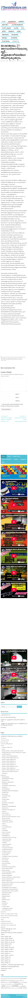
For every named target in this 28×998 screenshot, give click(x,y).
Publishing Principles (6, 921)
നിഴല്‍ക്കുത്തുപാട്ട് (6, 835)
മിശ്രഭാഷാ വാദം (5, 894)
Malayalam (3, 775)
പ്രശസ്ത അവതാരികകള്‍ (7, 847)
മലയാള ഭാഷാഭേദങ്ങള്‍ (7, 875)
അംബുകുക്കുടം (11, 358)
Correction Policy (5, 740)
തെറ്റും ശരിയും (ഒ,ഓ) (6, 944)
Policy (2, 919)
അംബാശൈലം (14, 357)
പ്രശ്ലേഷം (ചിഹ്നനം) (6, 851)
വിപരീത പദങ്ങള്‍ (5, 906)
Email (17, 397)
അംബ (3, 357)
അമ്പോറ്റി (20, 359)
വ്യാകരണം (5, 34)
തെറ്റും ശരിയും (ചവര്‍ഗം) (7, 949)
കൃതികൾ (21, 21)
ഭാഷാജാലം (14, 37)
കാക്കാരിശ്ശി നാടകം (5, 930)
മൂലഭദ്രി (4, 901)
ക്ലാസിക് (4, 24)
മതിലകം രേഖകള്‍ (6, 870)
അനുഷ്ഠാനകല (3, 984)
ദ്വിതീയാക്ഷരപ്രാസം (7, 820)
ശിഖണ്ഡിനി (3, 360)
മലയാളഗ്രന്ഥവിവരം (6, 885)
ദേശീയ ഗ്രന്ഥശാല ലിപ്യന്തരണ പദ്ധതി (11, 816)
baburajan (16, 978)
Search (9, 456)
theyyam (15, 982)
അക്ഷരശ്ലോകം (5, 777)
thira (20, 982)
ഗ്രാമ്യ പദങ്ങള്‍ (5, 799)
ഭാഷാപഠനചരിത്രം (6, 863)
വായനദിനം (4, 904)
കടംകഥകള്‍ (14, 34)
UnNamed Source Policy (7, 923)
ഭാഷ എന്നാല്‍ (5, 859)
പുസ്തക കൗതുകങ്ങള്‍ (6, 844)
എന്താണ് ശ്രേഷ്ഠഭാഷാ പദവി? (8, 928)
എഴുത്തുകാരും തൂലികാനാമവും (9, 785)
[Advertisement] (14, 77)
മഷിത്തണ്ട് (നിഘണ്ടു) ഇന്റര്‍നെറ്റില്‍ (10, 966)
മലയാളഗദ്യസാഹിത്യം (7, 884)
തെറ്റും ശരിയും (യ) (5, 957)
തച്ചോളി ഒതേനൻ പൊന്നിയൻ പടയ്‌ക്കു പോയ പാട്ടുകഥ (14, 752)
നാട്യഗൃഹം (4, 825)
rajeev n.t (22, 980)
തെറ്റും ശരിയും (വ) (5, 962)
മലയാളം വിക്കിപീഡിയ (7, 880)
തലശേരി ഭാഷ (5, 808)
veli (21, 982)
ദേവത (20, 986)
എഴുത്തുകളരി (5, 783)
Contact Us (15, 41)
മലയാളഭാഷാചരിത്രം (7, 892)
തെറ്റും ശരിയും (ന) (5, 953)
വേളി (9, 988)
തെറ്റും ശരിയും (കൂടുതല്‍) (7, 947)
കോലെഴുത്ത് (5, 794)
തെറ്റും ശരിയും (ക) (5, 945)
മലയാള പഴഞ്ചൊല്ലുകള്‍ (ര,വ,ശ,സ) (10, 769)
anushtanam (12, 978)
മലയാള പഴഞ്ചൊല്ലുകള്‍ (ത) (9, 762)
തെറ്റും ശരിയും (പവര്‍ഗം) (7, 955)
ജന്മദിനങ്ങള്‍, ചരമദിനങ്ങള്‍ (8, 802)
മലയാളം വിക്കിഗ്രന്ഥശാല (8, 879)
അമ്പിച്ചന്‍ (3, 359)
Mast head (3, 912)
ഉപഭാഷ (3, 927)
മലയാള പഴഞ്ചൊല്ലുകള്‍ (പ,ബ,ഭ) (10, 766)
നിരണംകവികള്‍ (5, 834)
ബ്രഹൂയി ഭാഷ (5, 858)
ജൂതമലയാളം (5, 804)
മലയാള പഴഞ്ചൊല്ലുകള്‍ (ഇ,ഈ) (10, 756)
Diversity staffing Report (7, 743)
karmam (12, 980)
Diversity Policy (4, 742)
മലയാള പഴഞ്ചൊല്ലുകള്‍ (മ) (8, 768)
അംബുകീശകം (4, 358)
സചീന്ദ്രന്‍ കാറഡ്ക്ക (14, 988)
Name (17, 394)
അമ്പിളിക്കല (8, 359)
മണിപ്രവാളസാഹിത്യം (7, 868)
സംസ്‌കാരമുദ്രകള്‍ (17, 24)
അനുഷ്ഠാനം (24, 982)
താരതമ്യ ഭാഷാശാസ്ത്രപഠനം (8, 809)
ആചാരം (12, 984)
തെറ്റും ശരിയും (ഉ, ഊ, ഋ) (7, 940)
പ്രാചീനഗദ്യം (5, 854)
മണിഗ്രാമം (4, 865)
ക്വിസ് (4, 31)
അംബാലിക (7, 357)
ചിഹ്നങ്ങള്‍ (4, 801)
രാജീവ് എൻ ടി (4, 988)
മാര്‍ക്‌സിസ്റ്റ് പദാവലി (6, 968)
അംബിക (20, 357)
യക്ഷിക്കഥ (3, 970)
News (22, 28)
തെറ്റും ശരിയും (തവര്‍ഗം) (7, 951)
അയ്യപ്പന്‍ (9, 984)
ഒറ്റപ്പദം (3, 749)
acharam (2, 978)
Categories (23, 459)
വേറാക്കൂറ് (3, 727)
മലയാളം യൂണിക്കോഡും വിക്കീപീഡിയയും (11, 877)
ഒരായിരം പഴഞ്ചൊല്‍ (7, 747)
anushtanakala (6, 978)
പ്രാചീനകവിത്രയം (6, 853)
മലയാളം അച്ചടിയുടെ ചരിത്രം (8, 872)
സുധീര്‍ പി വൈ (22, 988)
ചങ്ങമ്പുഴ (8, 986)
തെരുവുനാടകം (5, 813)
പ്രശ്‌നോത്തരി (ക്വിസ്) (7, 849)
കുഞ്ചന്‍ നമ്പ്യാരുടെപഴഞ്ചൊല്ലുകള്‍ (11, 932)
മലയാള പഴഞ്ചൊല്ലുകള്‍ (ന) (9, 764)
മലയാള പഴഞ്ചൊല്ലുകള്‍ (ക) (9, 759)
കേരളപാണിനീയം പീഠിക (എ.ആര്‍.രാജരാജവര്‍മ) (12, 750)
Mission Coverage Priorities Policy (9, 913)
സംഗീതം (16, 28)
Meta (3, 462)
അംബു (23, 357)
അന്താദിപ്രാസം (5, 780)
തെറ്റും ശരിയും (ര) (5, 959)
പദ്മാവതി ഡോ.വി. (5, 715)
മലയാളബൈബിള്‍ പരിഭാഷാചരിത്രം (10, 891)
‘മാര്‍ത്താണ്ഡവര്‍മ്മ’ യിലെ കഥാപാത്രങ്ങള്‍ (12, 736)
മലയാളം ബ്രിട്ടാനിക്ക (6, 873)
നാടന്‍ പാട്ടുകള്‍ (6, 28)
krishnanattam (16, 980)
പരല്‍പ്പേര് (4, 842)
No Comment (21, 60)
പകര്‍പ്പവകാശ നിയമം (6, 839)
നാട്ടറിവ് (4, 823)
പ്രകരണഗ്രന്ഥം (6, 846)
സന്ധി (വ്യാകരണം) (6, 910)
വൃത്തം (19, 31)
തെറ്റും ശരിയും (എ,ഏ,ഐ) (8, 942)
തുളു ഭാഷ (4, 811)
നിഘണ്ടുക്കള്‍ (5, 830)
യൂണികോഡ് (5, 903)
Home (3, 21)
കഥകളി (16, 984)
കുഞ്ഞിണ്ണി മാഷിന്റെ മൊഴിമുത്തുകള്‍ (10, 790)
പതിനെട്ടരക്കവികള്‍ (6, 754)
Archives (16, 459)
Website (18, 401)
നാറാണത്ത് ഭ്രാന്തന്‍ (6, 827)
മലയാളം (4, 37)
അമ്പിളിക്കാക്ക (14, 359)
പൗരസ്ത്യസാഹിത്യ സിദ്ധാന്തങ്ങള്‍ (10, 856)
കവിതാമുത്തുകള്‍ (6, 789)
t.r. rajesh (9, 982)
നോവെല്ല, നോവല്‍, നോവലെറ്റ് (9, 837)
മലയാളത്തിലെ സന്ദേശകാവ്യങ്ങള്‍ (10, 889)
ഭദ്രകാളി (23, 986)
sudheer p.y (4, 982)
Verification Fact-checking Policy (8, 925)
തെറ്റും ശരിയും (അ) (6, 815)
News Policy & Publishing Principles (9, 915)
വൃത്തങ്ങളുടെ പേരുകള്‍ (7, 908)
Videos (3, 456)
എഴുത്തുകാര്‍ (12, 21)
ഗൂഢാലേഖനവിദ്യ (6, 796)
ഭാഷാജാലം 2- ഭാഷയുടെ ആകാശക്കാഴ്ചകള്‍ (12, 964)
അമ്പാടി (16, 358)
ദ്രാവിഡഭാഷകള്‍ (6, 818)
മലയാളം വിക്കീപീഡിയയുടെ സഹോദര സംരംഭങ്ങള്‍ (13, 882)
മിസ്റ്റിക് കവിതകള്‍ (6, 896)
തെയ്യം (15, 986)
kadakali (8, 980)
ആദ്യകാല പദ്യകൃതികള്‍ (8, 782)
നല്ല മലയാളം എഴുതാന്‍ (7, 821)
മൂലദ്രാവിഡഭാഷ (6, 899)
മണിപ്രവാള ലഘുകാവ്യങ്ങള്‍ (8, 866)
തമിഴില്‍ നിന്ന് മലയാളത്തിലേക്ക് (9, 806)
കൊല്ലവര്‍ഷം (5, 792)
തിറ (11, 986)
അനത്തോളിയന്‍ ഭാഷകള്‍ (7, 778)
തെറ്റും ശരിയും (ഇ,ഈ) (7, 938)
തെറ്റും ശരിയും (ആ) (6, 936)
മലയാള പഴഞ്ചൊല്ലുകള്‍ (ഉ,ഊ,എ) (10, 757)
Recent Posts (16, 456)
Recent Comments (7, 459)
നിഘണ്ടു (4, 828)
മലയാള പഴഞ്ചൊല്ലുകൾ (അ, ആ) (10, 771)
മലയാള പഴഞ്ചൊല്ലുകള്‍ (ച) (8, 761)
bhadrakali (21, 978)
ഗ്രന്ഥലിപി (4, 797)
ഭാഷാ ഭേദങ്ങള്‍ (5, 861)
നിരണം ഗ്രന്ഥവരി (6, 832)
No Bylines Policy (5, 917)
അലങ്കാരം (11, 31)
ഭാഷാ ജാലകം (6, 41)
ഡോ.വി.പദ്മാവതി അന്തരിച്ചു (8, 717)
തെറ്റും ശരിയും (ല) (5, 961)
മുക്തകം (4, 897)
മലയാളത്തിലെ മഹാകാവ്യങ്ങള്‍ (9, 887)
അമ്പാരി (20, 358)
